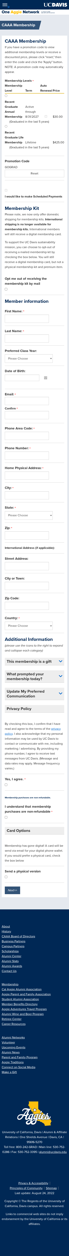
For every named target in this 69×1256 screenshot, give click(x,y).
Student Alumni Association (20, 999)
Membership (10, 984)
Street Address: (16, 559)
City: (8, 488)
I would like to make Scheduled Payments (33, 196)
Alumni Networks (13, 1037)
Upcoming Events (13, 1047)
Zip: (8, 528)
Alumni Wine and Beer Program (23, 1014)
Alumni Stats (10, 961)
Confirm (11, 408)
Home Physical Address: (23, 468)
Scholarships (10, 951)
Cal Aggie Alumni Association (22, 989)
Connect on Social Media (18, 1067)
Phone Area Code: (19, 428)
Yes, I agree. (15, 779)
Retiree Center (11, 1019)
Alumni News (11, 1052)
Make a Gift (9, 1072)
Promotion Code (17, 161)
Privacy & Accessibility (33, 1183)
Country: (12, 618)
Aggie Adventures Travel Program (24, 1009)
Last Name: (14, 331)
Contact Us (9, 971)
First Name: (14, 311)
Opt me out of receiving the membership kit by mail (26, 281)
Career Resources (13, 1024)
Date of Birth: (15, 371)
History (6, 931)
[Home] (33, 12)
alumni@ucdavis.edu (53, 1152)
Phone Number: (17, 448)
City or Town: (15, 578)
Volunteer (8, 1042)
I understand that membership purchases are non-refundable (28, 809)
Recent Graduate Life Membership (14, 137)
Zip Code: (12, 598)
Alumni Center (11, 956)
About (6, 926)
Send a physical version (23, 871)
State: (10, 508)
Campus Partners (13, 946)
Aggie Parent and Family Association (26, 994)
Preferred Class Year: (21, 351)
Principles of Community (26, 1188)
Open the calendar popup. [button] (46, 378)
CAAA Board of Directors (18, 936)
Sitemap (51, 1188)
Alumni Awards (12, 966)
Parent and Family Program (20, 1057)
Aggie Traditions (13, 1062)
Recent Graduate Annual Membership (13, 109)
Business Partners (13, 941)
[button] (60, 661)
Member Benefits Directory (20, 1004)
